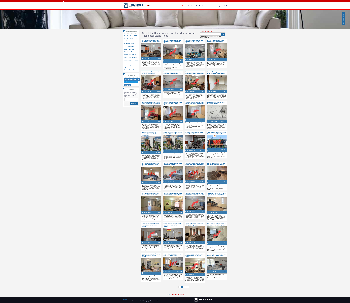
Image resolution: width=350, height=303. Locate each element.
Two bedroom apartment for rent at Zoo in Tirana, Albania (173, 164)
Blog (218, 6)
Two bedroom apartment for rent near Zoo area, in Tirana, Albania (150, 194)
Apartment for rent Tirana (130, 35)
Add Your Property (343, 19)
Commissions (211, 6)
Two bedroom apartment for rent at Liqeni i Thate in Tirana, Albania (216, 254)
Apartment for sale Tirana (130, 38)
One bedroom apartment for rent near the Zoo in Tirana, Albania (215, 41)
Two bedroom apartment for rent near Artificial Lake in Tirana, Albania (151, 41)
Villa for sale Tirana (129, 43)
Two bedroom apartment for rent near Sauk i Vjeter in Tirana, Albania (194, 194)
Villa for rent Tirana (129, 41)
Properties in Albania (129, 70)
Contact (224, 6)
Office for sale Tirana (129, 52)
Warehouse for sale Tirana (130, 57)
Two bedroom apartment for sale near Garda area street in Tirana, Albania (150, 165)
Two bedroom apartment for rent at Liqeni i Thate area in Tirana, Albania (151, 103)
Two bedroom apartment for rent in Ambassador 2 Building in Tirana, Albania (216, 195)
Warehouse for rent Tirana (130, 54)
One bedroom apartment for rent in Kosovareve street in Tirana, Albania (216, 224)
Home (184, 6)
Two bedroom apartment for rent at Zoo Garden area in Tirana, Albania (173, 194)
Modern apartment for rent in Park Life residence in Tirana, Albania (216, 164)
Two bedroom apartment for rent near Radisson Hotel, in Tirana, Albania (194, 255)
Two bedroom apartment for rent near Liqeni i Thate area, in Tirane (172, 72)
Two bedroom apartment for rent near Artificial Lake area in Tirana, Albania (172, 42)
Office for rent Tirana (129, 49)
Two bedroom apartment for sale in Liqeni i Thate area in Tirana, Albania (194, 164)
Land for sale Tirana (129, 46)
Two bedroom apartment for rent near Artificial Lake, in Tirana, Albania (194, 42)
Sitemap (125, 299)
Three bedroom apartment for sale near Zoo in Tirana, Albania (173, 254)
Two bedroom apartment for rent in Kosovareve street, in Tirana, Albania (151, 255)
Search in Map (200, 6)
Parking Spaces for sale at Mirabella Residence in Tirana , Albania (173, 133)
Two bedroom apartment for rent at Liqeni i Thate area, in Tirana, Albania (173, 103)
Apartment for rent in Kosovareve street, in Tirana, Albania (194, 224)
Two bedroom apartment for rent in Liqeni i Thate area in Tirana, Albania (194, 103)
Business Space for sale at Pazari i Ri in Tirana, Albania (216, 103)
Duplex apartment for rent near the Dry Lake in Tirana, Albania (151, 72)
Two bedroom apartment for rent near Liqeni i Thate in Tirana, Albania (194, 72)
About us (191, 6)
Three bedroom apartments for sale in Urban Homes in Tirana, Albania (216, 133)
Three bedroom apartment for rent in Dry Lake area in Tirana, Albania (216, 72)
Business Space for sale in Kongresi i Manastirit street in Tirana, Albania (149, 134)
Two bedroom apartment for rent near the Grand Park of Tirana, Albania (150, 225)
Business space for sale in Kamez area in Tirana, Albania (194, 133)
